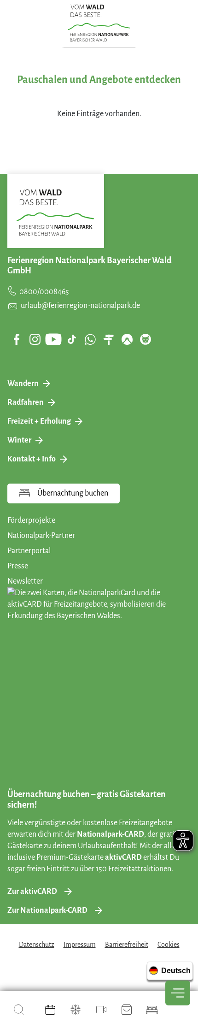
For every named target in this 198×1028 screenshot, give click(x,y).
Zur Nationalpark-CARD (47, 910)
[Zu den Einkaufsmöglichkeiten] (126, 1009)
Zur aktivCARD (32, 891)
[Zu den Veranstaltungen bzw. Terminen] (50, 1009)
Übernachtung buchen (72, 493)
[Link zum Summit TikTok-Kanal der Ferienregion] (72, 339)
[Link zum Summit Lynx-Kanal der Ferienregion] (145, 339)
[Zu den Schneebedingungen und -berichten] (75, 1009)
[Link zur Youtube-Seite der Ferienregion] (53, 339)
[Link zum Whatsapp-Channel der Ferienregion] (90, 339)
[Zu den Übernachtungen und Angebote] (152, 1009)
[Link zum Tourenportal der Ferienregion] (108, 339)
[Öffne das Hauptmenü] (178, 993)
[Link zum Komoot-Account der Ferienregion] (127, 339)
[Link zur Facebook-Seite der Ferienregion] (17, 339)
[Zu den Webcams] (101, 1009)
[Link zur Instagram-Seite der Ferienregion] (35, 339)
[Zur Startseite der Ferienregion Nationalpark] (99, 23)
